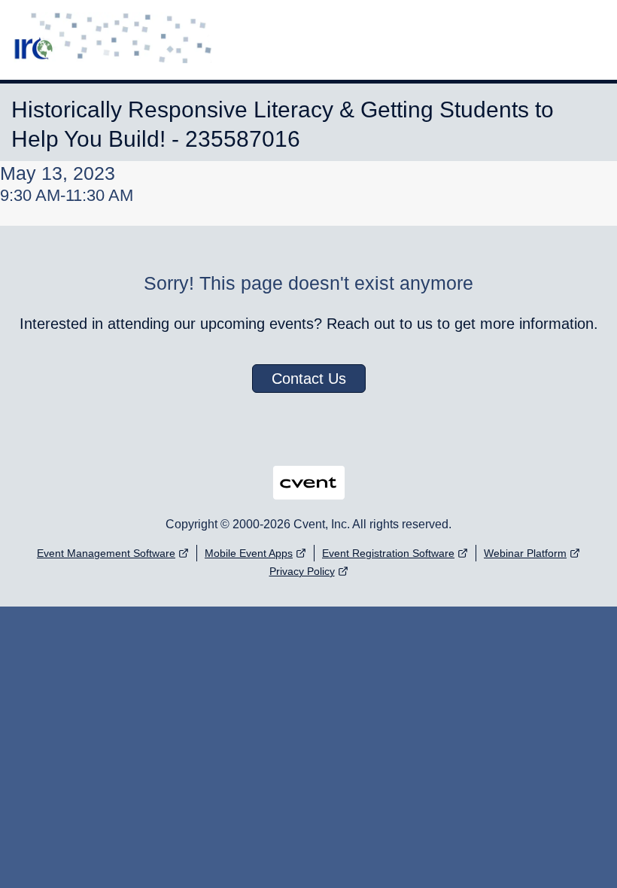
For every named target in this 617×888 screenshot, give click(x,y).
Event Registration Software (388, 553)
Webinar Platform (525, 553)
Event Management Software (106, 553)
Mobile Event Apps (249, 553)
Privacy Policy (302, 571)
